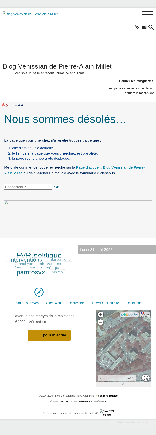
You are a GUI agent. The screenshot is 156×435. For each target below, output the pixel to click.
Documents (76, 303)
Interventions (25, 259)
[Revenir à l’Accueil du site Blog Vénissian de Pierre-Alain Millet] (32, 34)
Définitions (134, 303)
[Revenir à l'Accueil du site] (5, 105)
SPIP (104, 401)
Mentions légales (108, 395)
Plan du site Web (26, 303)
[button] (137, 27)
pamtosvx (31, 272)
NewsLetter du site (105, 303)
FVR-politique (39, 255)
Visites (57, 272)
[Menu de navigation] (147, 15)
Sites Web (53, 303)
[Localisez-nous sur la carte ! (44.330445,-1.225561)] (39, 292)
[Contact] (144, 27)
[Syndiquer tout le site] (107, 413)
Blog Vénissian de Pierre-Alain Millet (57, 68)
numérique (50, 267)
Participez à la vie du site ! (133, 422)
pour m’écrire (54, 335)
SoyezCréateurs (85, 401)
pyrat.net (64, 401)
